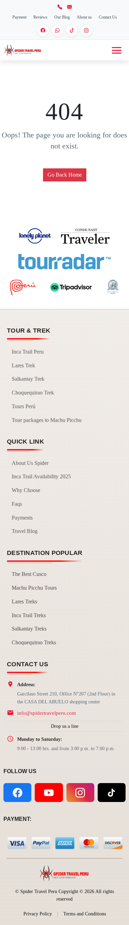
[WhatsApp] (57, 30)
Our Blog (62, 17)
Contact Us (108, 17)
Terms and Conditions (84, 913)
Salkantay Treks (29, 629)
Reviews (40, 17)
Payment (19, 17)
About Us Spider (30, 463)
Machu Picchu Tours (34, 588)
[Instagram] (86, 30)
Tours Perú (23, 406)
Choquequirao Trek (33, 392)
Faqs (17, 504)
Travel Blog (24, 531)
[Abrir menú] (116, 50)
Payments (22, 518)
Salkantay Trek (28, 379)
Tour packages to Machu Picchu (47, 420)
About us (84, 17)
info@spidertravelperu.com (46, 713)
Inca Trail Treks (29, 615)
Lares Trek (23, 365)
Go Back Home (64, 175)
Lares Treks (24, 601)
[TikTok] (71, 30)
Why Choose (26, 490)
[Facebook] (43, 30)
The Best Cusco (29, 574)
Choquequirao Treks (34, 642)
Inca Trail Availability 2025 (41, 476)
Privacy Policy (37, 913)
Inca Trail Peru (28, 352)
